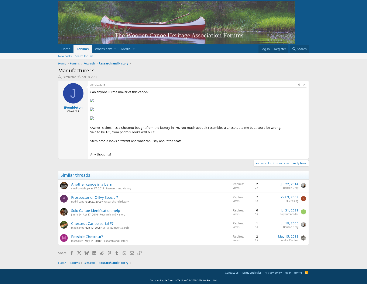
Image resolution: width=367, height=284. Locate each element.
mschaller (77, 241)
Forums (83, 49)
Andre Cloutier (289, 240)
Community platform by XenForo (183, 280)
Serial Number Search (116, 227)
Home (65, 49)
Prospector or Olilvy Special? (94, 197)
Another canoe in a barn (91, 184)
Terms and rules (251, 272)
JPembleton (69, 77)
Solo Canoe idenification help (95, 210)
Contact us (232, 272)
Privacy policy (273, 272)
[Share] (299, 85)
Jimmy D (76, 214)
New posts (65, 56)
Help (288, 272)
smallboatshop (80, 188)
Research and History (118, 188)
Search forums (84, 56)
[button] (115, 49)
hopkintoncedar (289, 214)
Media (125, 49)
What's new (103, 49)
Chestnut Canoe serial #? (92, 223)
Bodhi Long (77, 201)
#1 (304, 85)
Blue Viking (291, 201)
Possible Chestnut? (87, 236)
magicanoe (77, 227)
